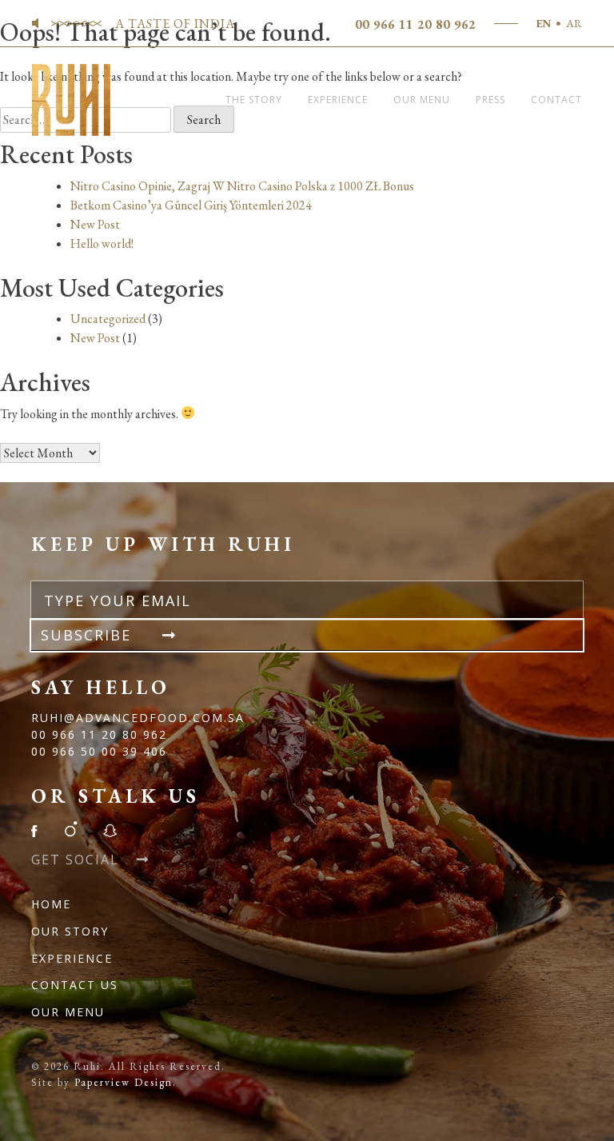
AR (574, 23)
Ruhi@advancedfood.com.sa (138, 717)
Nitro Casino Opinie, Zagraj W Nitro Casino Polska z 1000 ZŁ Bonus (242, 186)
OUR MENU (68, 1011)
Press (490, 99)
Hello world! (102, 243)
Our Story (70, 931)
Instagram (70, 829)
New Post (95, 224)
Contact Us (74, 984)
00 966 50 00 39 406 (99, 751)
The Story (253, 99)
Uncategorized (108, 318)
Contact (556, 99)
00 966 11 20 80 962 (415, 24)
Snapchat (110, 829)
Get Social (77, 859)
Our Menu (421, 99)
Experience (338, 99)
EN (543, 23)
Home (51, 904)
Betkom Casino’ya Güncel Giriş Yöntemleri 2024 (191, 205)
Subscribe (89, 634)
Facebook (39, 829)
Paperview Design (123, 1082)
